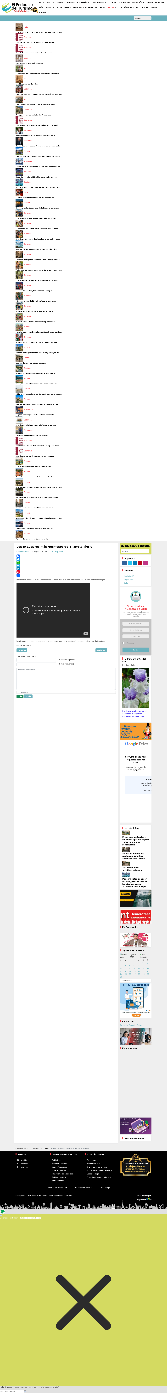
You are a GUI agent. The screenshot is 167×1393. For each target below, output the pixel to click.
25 (126, 974)
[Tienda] (135, 1000)
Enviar (19, 696)
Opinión (27, 58)
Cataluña (28, 89)
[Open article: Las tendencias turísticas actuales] (19, 358)
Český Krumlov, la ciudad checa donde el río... (36, 477)
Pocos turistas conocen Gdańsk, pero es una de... (38, 187)
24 (121, 974)
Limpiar (28, 696)
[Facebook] (66, 556)
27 (135, 974)
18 (125, 971)
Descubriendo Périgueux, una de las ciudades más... (39, 518)
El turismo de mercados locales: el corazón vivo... (38, 239)
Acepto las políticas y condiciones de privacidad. (136, 643)
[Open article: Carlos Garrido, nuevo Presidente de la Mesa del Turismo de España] (19, 141)
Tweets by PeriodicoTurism (131, 1025)
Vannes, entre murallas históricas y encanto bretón (38, 156)
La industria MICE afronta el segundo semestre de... (39, 167)
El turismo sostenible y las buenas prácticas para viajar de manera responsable (135, 841)
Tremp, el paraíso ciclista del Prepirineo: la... (35, 115)
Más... (26, 68)
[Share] (66, 575)
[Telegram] (66, 565)
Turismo (27, 213)
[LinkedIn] (66, 568)
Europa (27, 203)
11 (125, 968)
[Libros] (135, 898)
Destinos (27, 182)
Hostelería (28, 409)
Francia (27, 151)
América (27, 172)
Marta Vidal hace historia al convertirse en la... (36, 136)
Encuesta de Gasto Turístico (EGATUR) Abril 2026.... (38, 446)
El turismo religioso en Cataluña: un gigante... (36, 425)
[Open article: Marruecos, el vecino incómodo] (19, 58)
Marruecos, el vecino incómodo (30, 63)
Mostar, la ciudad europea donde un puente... (36, 373)
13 (134, 968)
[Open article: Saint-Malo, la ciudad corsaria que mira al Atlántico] (19, 523)
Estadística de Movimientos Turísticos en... (35, 53)
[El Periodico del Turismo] (20, 8)
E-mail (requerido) (66, 664)
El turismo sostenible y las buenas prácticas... (36, 466)
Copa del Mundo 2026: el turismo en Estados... (36, 177)
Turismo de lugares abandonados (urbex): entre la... (39, 260)
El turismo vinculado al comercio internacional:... (37, 218)
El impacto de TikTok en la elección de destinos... (38, 229)
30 (148, 974)
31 (121, 977)
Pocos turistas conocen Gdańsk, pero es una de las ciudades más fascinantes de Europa (134, 883)
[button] (50, 2)
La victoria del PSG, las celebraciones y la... (35, 291)
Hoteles (27, 27)
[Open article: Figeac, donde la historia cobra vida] (19, 533)
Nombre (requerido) (67, 660)
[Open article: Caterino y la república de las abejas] (19, 430)
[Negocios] (135, 1036)
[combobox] (135, 551)
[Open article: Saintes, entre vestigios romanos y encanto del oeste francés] (19, 399)
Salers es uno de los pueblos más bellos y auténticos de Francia (133, 856)
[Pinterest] (66, 572)
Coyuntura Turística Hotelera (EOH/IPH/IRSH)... (36, 42)
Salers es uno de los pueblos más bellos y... (35, 508)
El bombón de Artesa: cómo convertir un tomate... (38, 74)
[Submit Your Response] (25, 1391)
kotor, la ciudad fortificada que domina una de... (37, 384)
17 (121, 971)
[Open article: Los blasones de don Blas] (19, 78)
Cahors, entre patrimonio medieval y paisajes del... (38, 353)
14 (139, 968)
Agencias (28, 161)
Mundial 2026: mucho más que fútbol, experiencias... (39, 332)
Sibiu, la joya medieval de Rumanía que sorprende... (39, 394)
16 (148, 968)
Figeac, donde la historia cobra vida (32, 539)
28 (139, 974)
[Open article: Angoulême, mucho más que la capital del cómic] (19, 492)
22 (144, 971)
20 (135, 971)
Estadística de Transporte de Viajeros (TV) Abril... (38, 125)
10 (121, 968)
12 (130, 968)
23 (148, 971)
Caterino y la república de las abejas (32, 435)
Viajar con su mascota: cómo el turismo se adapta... (39, 270)
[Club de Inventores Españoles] (135, 731)
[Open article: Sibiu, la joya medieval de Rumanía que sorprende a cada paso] (19, 389)
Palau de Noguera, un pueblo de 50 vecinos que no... (39, 94)
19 (130, 971)
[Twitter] (66, 559)
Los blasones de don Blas (27, 84)
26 (130, 974)
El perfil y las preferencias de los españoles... (36, 198)
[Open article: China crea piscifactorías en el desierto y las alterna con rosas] (19, 99)
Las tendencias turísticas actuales (31, 363)
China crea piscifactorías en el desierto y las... (36, 104)
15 (143, 968)
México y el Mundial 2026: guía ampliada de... (36, 301)
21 (139, 971)
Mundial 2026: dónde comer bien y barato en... (36, 322)
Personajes (28, 130)
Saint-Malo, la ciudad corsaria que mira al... (35, 528)
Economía (28, 37)
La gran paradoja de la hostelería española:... (36, 415)
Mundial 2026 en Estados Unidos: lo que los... (36, 311)
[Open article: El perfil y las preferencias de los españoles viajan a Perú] (19, 192)
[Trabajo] (135, 1126)
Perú (26, 192)
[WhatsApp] (66, 562)
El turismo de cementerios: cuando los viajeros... (37, 280)
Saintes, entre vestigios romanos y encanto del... (37, 404)
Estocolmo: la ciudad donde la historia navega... (37, 208)
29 (144, 974)
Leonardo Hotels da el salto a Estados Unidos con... (39, 32)
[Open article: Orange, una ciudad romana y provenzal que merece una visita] (19, 482)
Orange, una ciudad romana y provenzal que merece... (40, 487)
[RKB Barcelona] (135, 940)
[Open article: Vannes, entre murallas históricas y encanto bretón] (19, 151)
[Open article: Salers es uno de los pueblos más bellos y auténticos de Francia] (19, 502)
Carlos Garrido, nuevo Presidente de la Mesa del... (38, 146)
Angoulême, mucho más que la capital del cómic (37, 497)
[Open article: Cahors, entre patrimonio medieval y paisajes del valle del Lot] (19, 347)
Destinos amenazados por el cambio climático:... (37, 249)
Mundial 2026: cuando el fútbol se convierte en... (37, 342)
